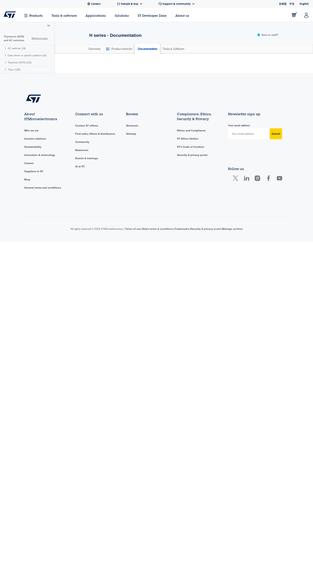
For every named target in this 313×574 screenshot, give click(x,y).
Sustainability (32, 192)
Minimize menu (40, 38)
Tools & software (64, 15)
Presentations (229, 66)
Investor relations (35, 183)
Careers (29, 208)
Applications (95, 15)
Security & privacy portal (192, 200)
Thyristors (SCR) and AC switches (14, 38)
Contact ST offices (86, 170)
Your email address (239, 170)
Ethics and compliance (191, 175)
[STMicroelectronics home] (10, 14)
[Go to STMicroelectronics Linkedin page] (246, 224)
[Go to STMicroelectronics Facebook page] (268, 224)
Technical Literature (170, 66)
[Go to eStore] (294, 14)
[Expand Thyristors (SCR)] (6, 62)
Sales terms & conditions (157, 274)
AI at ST (80, 211)
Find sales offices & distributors (95, 178)
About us (182, 15)
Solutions (122, 15)
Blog (27, 224)
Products (36, 15)
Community (82, 187)
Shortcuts (132, 170)
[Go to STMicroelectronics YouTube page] (279, 224)
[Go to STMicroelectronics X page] (236, 224)
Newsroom (81, 195)
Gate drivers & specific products (27, 55)
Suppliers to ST (33, 216)
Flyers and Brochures (109, 66)
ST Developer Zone (152, 15)
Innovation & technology (39, 200)
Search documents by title (107, 90)
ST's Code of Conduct (190, 192)
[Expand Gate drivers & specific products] (6, 55)
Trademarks (182, 274)
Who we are (31, 175)
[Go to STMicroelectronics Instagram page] (257, 224)
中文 (292, 3)
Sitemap (131, 178)
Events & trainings (86, 203)
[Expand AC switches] (6, 48)
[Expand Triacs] (6, 69)
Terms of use (132, 274)
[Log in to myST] (306, 14)
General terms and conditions (42, 232)
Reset (259, 99)
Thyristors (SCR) (19, 62)
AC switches (17, 48)
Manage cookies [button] (233, 274)
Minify (114, 60)
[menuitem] (27, 48)
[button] (49, 26)
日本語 (283, 3)
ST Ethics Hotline (187, 183)
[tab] (94, 49)
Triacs (14, 69)
